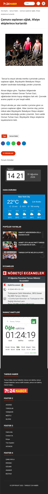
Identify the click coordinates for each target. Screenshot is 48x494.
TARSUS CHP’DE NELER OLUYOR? (31, 252)
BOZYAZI (9, 474)
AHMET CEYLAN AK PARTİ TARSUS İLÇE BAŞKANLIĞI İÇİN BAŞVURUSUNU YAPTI (31, 244)
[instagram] (28, 489)
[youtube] (31, 489)
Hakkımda (9, 432)
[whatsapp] (13, 143)
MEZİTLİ (8, 415)
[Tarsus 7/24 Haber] (10, 5)
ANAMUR (9, 470)
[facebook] (3, 143)
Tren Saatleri (10, 443)
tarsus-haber (14, 11)
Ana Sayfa (4, 11)
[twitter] (8, 143)
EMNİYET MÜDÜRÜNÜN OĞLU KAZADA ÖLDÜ (30, 234)
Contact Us (9, 436)
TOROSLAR (9, 408)
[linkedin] (24, 143)
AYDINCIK (9, 446)
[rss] (35, 489)
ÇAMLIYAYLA (10, 459)
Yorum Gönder (7, 160)
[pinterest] (19, 143)
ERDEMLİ (9, 463)
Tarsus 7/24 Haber (31, 485)
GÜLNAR (8, 466)
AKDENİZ (9, 405)
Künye (8, 439)
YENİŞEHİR (9, 412)
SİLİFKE (8, 419)
